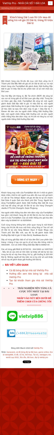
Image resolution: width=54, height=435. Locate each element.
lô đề (16, 354)
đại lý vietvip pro (41, 357)
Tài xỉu (36, 354)
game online (44, 352)
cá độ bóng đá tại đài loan (26, 352)
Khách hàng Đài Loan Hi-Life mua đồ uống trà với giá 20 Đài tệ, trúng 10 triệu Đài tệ (30, 20)
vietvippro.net (45, 354)
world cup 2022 (12, 357)
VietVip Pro (38, 348)
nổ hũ (21, 354)
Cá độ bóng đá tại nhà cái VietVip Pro (28, 270)
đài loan (30, 357)
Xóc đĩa (23, 357)
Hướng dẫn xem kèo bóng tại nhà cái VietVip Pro (31, 275)
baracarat (11, 352)
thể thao (28, 354)
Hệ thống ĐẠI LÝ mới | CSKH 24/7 (16, 8)
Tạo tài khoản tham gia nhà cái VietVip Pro (31, 281)
